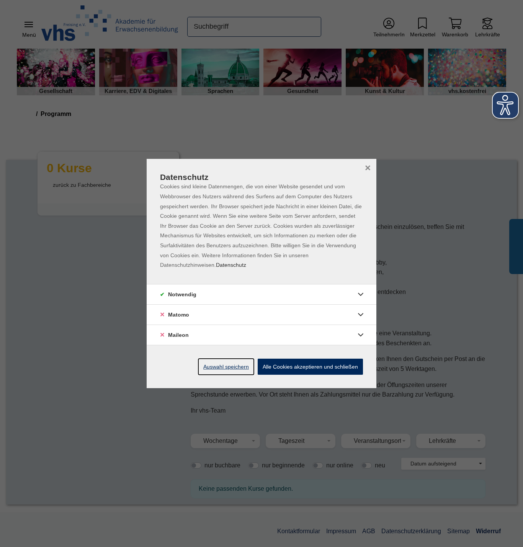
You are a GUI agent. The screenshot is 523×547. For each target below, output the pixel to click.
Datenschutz (231, 265)
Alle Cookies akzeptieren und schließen (310, 367)
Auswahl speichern (226, 367)
